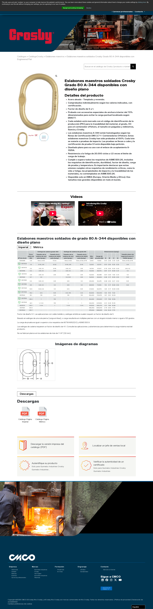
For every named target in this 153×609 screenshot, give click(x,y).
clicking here (142, 2)
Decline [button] (88, 8)
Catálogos (21, 56)
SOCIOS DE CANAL (106, 588)
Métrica (38, 247)
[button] (56, 76)
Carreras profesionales (123, 12)
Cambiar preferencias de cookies (20, 604)
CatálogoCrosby (36, 56)
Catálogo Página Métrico (42, 420)
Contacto (139, 12)
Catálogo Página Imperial (25, 420)
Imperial (23, 247)
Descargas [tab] (27, 393)
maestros (60, 56)
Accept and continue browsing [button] (73, 8)
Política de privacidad (123, 599)
